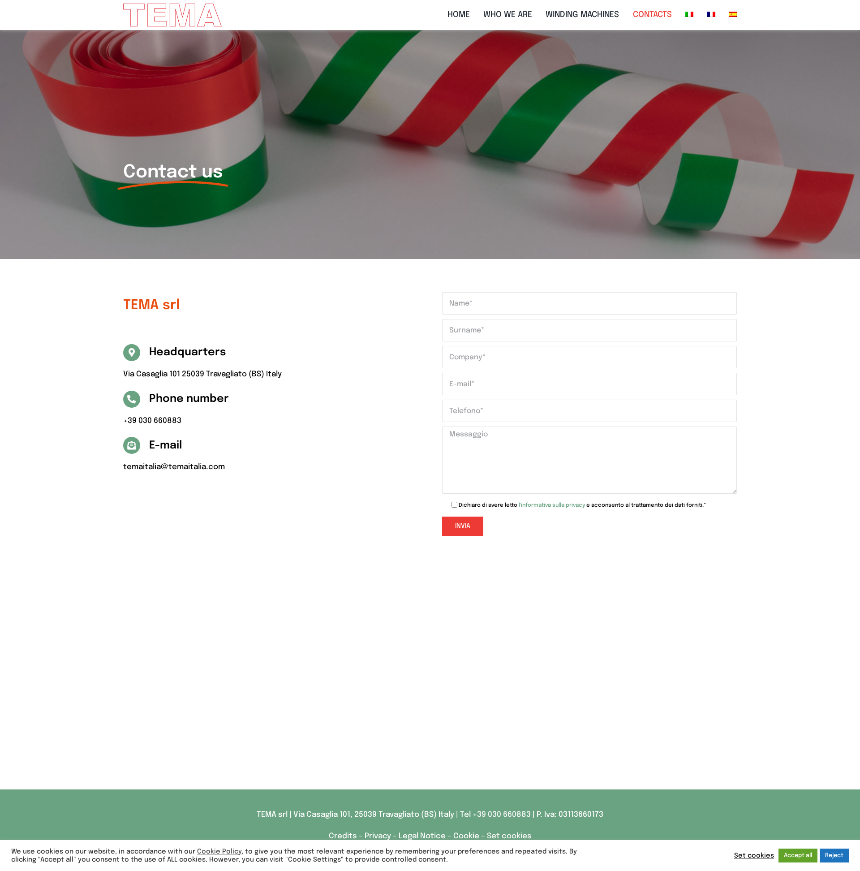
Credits (344, 836)
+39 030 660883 (502, 815)
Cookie (466, 836)
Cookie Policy (219, 851)
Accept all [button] (798, 855)
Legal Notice (422, 836)
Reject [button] (834, 855)
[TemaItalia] (172, 7)
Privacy (379, 836)
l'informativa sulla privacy (552, 505)
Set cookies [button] (509, 836)
